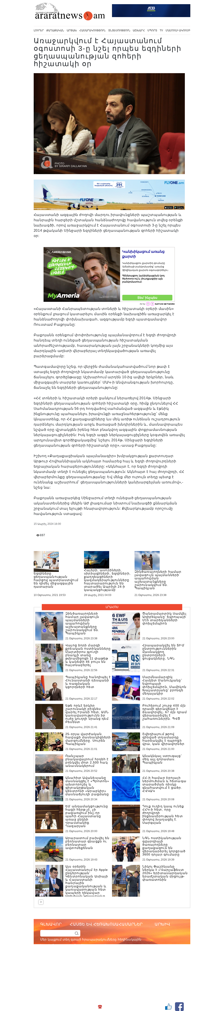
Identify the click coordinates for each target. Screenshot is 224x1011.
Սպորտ (152, 30)
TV (161, 30)
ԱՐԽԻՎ (162, 924)
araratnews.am (127, 963)
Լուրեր (39, 30)
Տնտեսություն (119, 30)
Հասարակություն (92, 30)
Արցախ (72, 30)
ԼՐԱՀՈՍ (112, 607)
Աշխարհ (139, 30)
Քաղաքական (55, 30)
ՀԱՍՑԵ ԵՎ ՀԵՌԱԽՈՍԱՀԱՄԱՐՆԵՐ (106, 924)
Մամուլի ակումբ (178, 30)
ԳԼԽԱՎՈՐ (51, 924)
